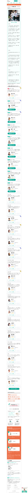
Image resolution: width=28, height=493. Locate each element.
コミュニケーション (14, 394)
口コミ (15, 107)
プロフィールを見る (11, 213)
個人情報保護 (9, 485)
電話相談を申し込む (11, 109)
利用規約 (15, 485)
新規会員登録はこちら (14, 404)
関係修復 (9, 394)
